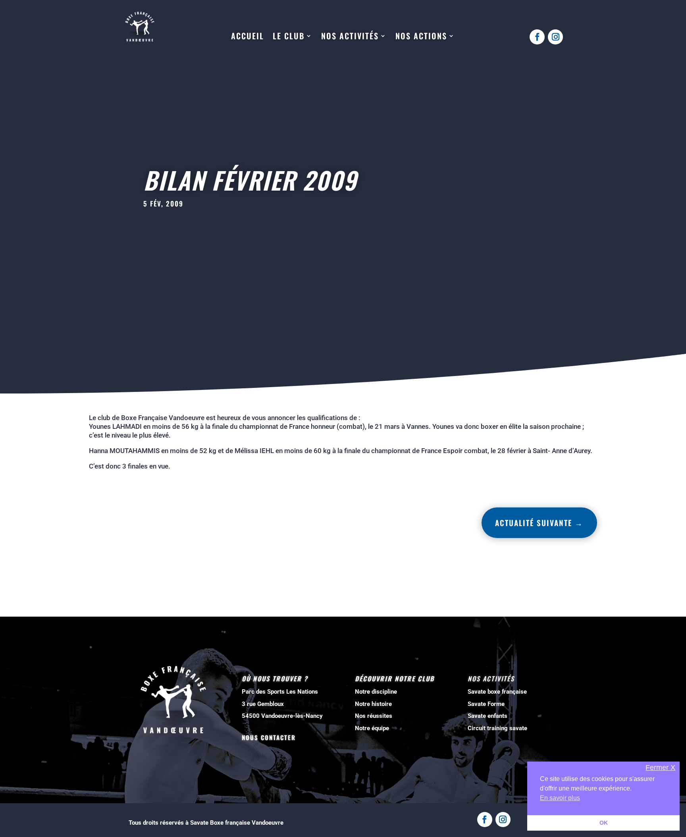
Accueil (247, 36)
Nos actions (421, 36)
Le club (288, 36)
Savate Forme (486, 704)
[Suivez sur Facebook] (537, 36)
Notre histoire (373, 704)
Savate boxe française (497, 691)
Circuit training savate (497, 728)
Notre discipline (376, 691)
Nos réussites (373, 715)
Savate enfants (487, 715)
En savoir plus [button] (560, 798)
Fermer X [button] (660, 767)
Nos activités (350, 36)
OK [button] (603, 823)
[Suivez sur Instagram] (555, 36)
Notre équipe (372, 728)
